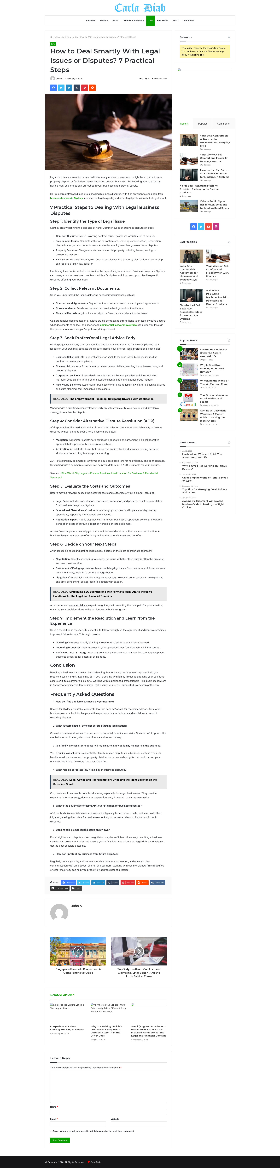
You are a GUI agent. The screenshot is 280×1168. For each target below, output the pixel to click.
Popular (202, 123)
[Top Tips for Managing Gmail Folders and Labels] (189, 399)
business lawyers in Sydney (66, 198)
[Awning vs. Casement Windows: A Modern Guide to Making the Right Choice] (189, 415)
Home (55, 37)
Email (54, 1119)
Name (54, 1106)
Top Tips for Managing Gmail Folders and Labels (214, 398)
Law (151, 20)
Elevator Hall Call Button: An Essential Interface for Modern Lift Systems (215, 173)
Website (115, 1119)
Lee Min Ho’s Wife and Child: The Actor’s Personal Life (213, 353)
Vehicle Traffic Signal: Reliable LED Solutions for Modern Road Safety (214, 205)
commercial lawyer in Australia (118, 324)
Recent (184, 123)
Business (90, 20)
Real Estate (162, 20)
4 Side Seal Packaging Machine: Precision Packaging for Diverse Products (199, 189)
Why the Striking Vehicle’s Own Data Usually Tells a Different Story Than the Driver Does (106, 1031)
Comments (223, 123)
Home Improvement (134, 20)
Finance (104, 20)
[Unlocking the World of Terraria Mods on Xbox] (189, 385)
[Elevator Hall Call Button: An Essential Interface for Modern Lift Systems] (189, 175)
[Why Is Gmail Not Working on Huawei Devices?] (189, 370)
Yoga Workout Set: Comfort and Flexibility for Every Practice (214, 158)
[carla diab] (140, 7)
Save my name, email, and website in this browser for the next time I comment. (93, 1131)
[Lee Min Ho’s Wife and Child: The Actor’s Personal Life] (189, 354)
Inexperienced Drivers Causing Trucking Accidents (67, 1028)
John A (59, 78)
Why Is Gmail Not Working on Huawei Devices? (212, 368)
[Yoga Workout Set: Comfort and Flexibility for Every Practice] (189, 159)
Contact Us (188, 20)
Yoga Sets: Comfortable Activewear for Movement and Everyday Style (189, 273)
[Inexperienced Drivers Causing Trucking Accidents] (68, 1013)
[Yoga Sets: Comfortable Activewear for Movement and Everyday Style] (189, 140)
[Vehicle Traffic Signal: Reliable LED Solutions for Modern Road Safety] (189, 206)
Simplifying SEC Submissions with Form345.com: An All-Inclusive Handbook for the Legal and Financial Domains (148, 1031)
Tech (175, 20)
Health (115, 20)
